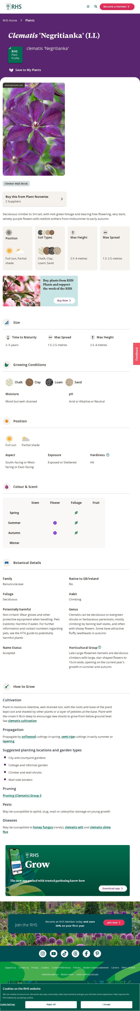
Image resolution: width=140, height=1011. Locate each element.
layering (8, 741)
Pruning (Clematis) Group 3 (22, 796)
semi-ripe (68, 737)
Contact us (23, 967)
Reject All (51, 1004)
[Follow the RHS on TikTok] (64, 953)
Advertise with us (50, 974)
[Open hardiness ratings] (107, 454)
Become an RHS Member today (70, 923)
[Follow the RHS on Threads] (75, 953)
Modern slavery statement (96, 967)
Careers (115, 967)
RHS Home (10, 20)
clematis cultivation (22, 721)
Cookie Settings (7, 1004)
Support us (10, 967)
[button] (136, 354)
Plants (29, 20)
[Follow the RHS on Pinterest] (97, 953)
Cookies (45, 967)
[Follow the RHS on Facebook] (86, 953)
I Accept (106, 1004)
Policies (77, 967)
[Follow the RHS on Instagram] (42, 953)
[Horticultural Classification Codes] (99, 647)
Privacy (34, 967)
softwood (29, 737)
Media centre (67, 974)
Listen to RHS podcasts (87, 974)
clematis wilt (74, 827)
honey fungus (43, 827)
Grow (37, 864)
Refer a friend (128, 967)
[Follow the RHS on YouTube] (53, 953)
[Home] (13, 7)
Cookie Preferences (61, 967)
